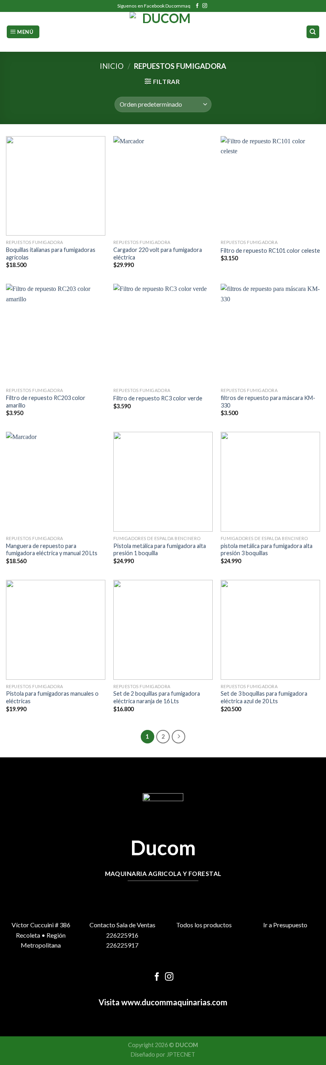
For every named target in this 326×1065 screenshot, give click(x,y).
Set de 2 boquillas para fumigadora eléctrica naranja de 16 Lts (156, 697)
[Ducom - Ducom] (163, 32)
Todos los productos (204, 924)
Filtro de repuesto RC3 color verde (157, 398)
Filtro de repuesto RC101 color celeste (270, 250)
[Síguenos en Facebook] (197, 6)
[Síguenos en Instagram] (204, 6)
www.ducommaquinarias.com (173, 1002)
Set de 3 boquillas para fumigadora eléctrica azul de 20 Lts (264, 697)
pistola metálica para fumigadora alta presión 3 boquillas (266, 549)
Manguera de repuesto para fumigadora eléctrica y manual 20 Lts (51, 549)
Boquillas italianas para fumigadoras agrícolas (50, 253)
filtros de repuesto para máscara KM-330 (268, 401)
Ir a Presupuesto (285, 924)
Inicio (112, 66)
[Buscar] (313, 32)
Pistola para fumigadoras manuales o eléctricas (52, 697)
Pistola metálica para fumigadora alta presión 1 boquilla (159, 549)
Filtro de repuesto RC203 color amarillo (45, 401)
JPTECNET (181, 1054)
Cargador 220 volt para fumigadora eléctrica (157, 253)
